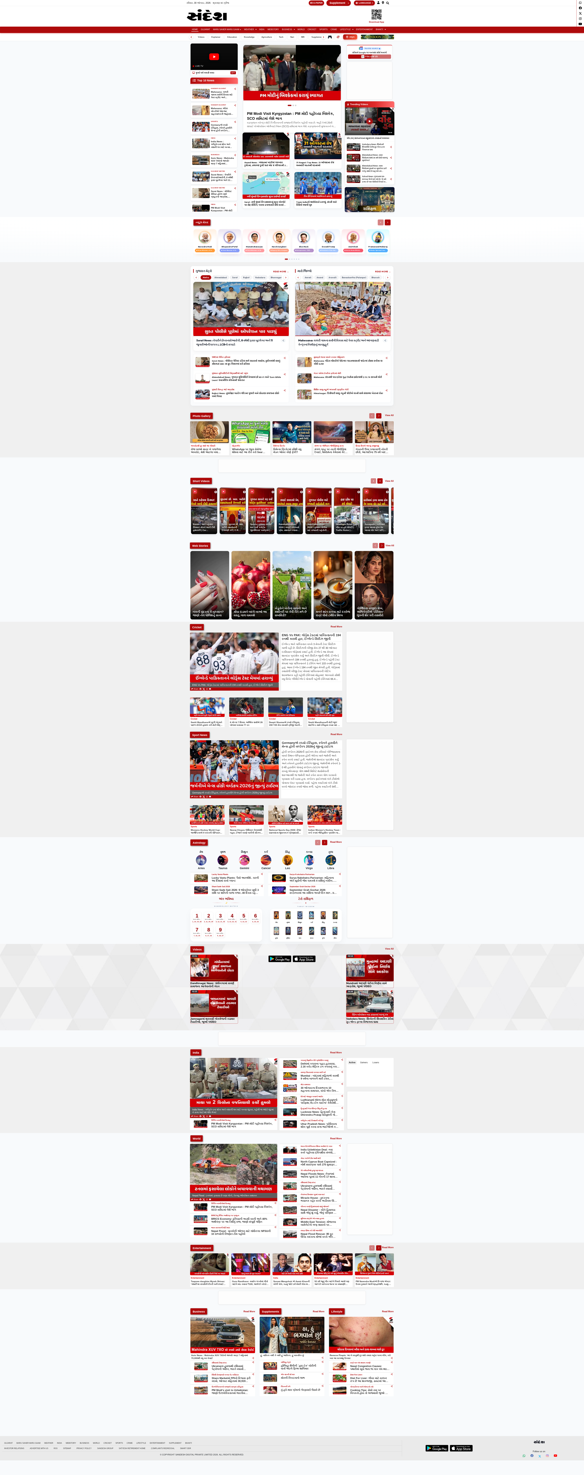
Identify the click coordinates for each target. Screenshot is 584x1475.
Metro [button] (206, 277)
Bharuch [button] (376, 277)
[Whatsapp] (580, 2)
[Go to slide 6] (298, 259)
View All (389, 415)
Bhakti (379, 29)
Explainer (215, 37)
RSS (55, 1448)
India (261, 29)
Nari (292, 37)
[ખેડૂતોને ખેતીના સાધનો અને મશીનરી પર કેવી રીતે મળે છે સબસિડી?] (292, 552)
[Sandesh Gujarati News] (210, 15)
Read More (279, 271)
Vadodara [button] (260, 277)
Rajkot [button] (246, 277)
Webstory (273, 29)
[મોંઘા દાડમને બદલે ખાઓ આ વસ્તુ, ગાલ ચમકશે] (250, 552)
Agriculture (266, 37)
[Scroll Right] (323, 37)
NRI (302, 37)
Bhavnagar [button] (276, 277)
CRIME (334, 29)
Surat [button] (235, 277)
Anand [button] (320, 277)
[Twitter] (580, 13)
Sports (323, 29)
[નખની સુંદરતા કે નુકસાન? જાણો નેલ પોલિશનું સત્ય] (209, 552)
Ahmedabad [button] (220, 277)
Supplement (337, 2)
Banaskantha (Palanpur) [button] (354, 277)
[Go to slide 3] (295, 105)
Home (195, 29)
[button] (378, 3)
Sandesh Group (105, 1448)
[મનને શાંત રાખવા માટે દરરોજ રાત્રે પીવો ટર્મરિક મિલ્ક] (333, 552)
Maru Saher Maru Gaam (226, 29)
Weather (249, 29)
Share (195, 689)
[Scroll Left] (191, 37)
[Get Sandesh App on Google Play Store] (437, 1448)
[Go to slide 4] (294, 259)
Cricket (312, 29)
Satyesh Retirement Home (132, 1448)
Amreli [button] (308, 277)
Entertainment (364, 29)
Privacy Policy (84, 1448)
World (301, 29)
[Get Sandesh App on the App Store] (461, 1448)
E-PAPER (318, 3)
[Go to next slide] (378, 415)
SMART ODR (185, 1448)
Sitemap (67, 1448)
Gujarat (205, 29)
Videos (201, 37)
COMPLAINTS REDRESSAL (163, 1448)
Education (232, 37)
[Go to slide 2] (293, 105)
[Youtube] (580, 24)
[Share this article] (284, 358)
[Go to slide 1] (289, 105)
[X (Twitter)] (204, 688)
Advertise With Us (39, 1448)
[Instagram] (580, 18)
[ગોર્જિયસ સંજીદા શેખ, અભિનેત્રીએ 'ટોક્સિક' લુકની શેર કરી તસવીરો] (374, 552)
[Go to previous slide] (372, 415)
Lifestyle (345, 29)
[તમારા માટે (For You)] (338, 37)
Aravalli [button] (332, 277)
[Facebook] (580, 8)
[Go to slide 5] (296, 259)
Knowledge (249, 37)
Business (287, 29)
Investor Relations (14, 1448)
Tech (281, 37)
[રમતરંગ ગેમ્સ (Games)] (330, 37)
